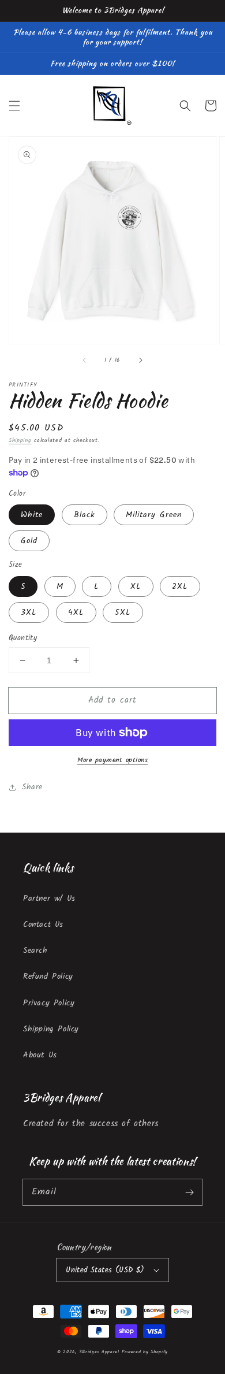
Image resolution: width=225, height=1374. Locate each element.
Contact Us (43, 924)
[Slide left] (84, 360)
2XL (180, 586)
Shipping (20, 440)
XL (135, 586)
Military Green (154, 514)
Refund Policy (48, 976)
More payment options (112, 760)
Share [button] (32, 787)
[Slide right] (140, 360)
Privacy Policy (48, 1003)
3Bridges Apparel (99, 1352)
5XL (123, 612)
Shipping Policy (51, 1029)
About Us (40, 1055)
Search (35, 950)
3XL (29, 612)
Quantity (23, 638)
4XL (76, 612)
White (32, 514)
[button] (14, 105)
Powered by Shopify (145, 1352)
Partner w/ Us (49, 898)
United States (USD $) (105, 1270)
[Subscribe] (189, 1192)
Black (84, 514)
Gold (29, 540)
